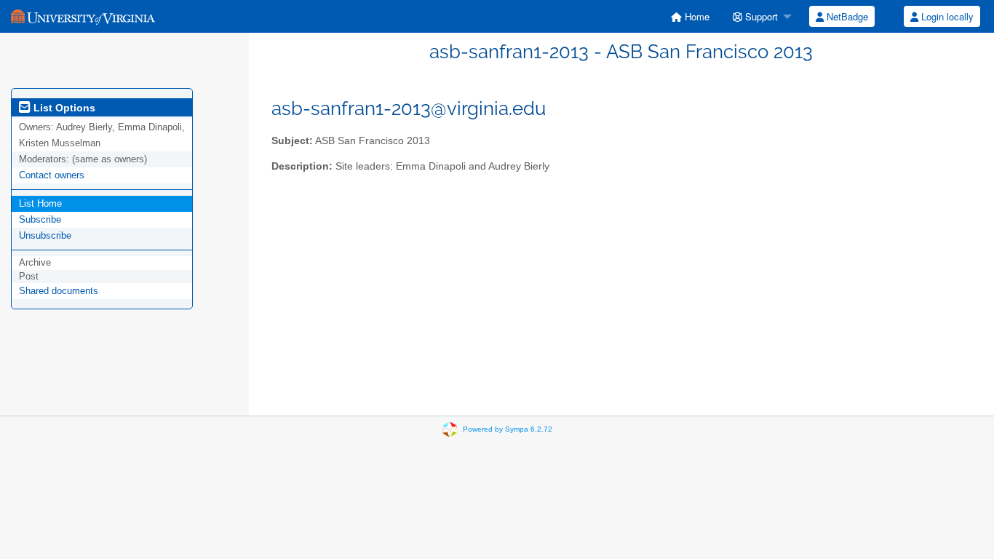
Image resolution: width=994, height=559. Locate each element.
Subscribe (40, 219)
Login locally (946, 16)
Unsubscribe (45, 235)
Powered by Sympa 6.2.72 (507, 429)
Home (695, 16)
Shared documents (58, 290)
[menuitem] (690, 16)
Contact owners (51, 175)
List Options (63, 108)
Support (760, 16)
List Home (40, 203)
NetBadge (846, 16)
